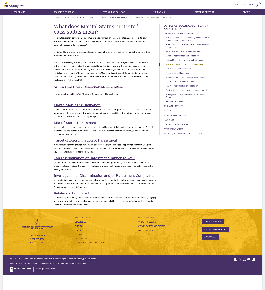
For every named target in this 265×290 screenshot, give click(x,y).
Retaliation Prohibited (174, 101)
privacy (51, 259)
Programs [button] (19, 12)
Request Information (215, 229)
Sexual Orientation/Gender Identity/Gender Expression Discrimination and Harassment (188, 39)
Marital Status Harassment (178, 73)
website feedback (90, 259)
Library (78, 234)
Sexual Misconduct (173, 106)
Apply (243, 4)
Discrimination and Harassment (121, 18)
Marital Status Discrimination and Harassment (184, 64)
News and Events (83, 218)
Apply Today (210, 237)
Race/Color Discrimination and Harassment (183, 51)
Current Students (147, 222)
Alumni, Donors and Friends (151, 226)
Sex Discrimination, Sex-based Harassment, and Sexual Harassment (188, 46)
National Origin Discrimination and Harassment (185, 60)
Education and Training (176, 124)
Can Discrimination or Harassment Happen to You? (186, 90)
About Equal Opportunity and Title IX (183, 134)
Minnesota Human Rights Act (68, 94)
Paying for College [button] (114, 12)
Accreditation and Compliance (89, 243)
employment (81, 238)
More (250, 4)
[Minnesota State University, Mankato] (37, 224)
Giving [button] (246, 12)
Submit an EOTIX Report (176, 115)
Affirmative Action (173, 129)
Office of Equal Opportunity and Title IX (91, 18)
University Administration (64, 18)
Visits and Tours (212, 222)
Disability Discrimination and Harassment (182, 56)
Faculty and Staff (146, 230)
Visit (236, 4)
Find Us (78, 226)
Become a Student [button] (64, 12)
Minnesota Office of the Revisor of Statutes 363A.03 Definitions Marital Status (89, 87)
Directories (80, 222)
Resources (169, 120)
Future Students (146, 218)
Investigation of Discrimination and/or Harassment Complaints (186, 95)
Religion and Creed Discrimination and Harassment (186, 77)
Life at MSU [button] (159, 12)
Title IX (167, 111)
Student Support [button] (204, 12)
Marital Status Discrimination (179, 69)
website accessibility (75, 259)
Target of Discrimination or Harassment (182, 86)
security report (60, 259)
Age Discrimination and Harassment (180, 82)
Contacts (79, 230)
